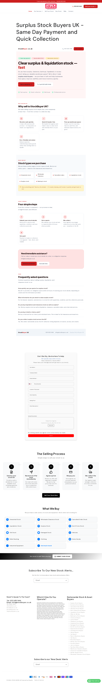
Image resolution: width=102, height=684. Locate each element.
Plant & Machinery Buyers (77, 636)
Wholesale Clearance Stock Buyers (80, 654)
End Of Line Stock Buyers (77, 627)
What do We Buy (75, 614)
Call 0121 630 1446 (61, 1)
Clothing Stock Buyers (76, 630)
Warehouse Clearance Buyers (78, 649)
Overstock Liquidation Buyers (78, 650)
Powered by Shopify (27, 680)
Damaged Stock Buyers (77, 625)
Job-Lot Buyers (74, 645)
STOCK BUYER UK (16, 680)
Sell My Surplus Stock (76, 652)
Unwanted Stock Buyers (77, 623)
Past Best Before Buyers (77, 647)
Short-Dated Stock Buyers (78, 610)
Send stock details (29, 263)
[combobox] (30, 384)
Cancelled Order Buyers (77, 606)
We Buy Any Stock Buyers (77, 641)
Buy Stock (58, 11)
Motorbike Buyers (75, 639)
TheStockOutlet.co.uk (13, 611)
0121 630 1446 (78, 6)
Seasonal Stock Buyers (76, 628)
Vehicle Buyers (74, 632)
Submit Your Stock (63, 556)
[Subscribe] (66, 580)
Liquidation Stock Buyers (77, 612)
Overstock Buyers (75, 617)
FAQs (65, 11)
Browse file (51, 425)
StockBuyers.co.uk (12, 607)
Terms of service (39, 680)
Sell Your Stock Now (51, 495)
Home (30, 11)
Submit (51, 435)
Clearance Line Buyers (76, 621)
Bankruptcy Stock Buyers (77, 616)
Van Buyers (73, 638)
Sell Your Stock (49, 11)
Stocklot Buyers (75, 643)
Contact (70, 11)
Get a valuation (25, 84)
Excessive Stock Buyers (77, 605)
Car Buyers (73, 634)
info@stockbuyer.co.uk (61, 332)
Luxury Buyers (74, 619)
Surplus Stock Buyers (76, 603)
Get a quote (78, 48)
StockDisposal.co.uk (12, 609)
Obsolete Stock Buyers (77, 608)
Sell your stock (90, 6)
